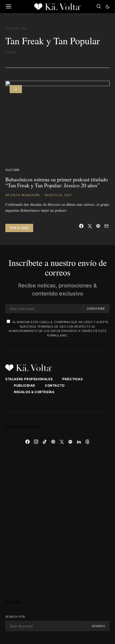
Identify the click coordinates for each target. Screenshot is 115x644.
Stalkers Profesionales (29, 379)
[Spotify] (70, 442)
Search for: (15, 617)
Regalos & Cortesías (34, 392)
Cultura (12, 170)
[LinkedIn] (79, 442)
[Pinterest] (53, 442)
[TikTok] (44, 442)
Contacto (55, 385)
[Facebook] (27, 442)
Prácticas (72, 379)
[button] (107, 7)
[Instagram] (36, 442)
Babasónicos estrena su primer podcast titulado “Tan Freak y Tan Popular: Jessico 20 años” (56, 182)
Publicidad (24, 385)
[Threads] (87, 442)
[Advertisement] (57, 516)
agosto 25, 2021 (58, 195)
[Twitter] (62, 442)
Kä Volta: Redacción (22, 195)
